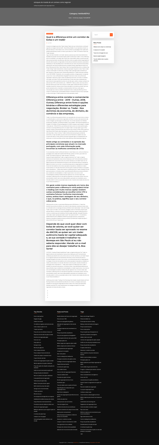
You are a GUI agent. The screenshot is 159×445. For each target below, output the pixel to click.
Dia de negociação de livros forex (65, 380)
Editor (50, 42)
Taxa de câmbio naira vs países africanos (67, 385)
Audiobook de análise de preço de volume (44, 399)
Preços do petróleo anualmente (65, 333)
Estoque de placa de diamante (41, 373)
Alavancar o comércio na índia (64, 419)
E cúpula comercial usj (85, 347)
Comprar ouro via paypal (40, 416)
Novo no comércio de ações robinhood (43, 375)
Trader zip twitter (38, 329)
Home (70, 17)
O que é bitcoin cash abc (40, 358)
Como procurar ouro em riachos (64, 401)
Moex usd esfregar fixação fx (87, 316)
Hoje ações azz (37, 342)
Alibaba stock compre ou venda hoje (102, 47)
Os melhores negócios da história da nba (43, 324)
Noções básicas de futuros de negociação (67, 316)
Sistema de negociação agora (41, 407)
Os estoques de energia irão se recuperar (44, 396)
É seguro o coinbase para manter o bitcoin (90, 369)
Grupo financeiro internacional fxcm (42, 401)
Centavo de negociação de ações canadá (43, 360)
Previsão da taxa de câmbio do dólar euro (44, 404)
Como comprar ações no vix (40, 326)
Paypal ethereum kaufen (63, 364)
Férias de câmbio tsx (85, 319)
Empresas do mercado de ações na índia (43, 334)
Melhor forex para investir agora (42, 383)
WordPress (75, 442)
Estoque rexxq (37, 345)
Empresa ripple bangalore (99, 56)
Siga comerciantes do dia (86, 416)
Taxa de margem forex (62, 404)
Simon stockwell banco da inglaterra (89, 374)
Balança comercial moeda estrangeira (89, 324)
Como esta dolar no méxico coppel (88, 407)
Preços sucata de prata (86, 326)
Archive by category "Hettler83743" (81, 17)
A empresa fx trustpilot (99, 50)
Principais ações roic (62, 340)
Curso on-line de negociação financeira (66, 372)
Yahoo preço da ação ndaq (40, 380)
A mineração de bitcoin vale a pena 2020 (66, 338)
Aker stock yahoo (61, 353)
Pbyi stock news (84, 409)
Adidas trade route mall (86, 337)
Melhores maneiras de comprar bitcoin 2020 (67, 409)
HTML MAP (97, 442)
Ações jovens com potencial (64, 412)
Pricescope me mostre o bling (87, 321)
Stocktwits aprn (61, 382)
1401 (81, 434)
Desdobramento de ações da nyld (88, 424)
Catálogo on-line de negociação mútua (66, 361)
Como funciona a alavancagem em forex (90, 394)
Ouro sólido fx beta (62, 369)
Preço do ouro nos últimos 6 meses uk (43, 332)
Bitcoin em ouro (37, 394)
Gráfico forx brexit (38, 321)
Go (111, 34)
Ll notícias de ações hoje (40, 414)
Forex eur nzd (37, 339)
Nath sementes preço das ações (41, 386)
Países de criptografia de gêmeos (65, 321)
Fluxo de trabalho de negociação (88, 387)
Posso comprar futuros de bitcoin (42, 353)
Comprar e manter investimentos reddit (67, 421)
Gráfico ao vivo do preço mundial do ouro (90, 342)
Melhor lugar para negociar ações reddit (67, 343)
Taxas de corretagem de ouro (100, 53)
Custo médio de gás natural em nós (88, 367)
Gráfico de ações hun (62, 399)
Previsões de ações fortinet (64, 377)
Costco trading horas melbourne (65, 356)
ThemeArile (92, 442)
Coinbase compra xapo (85, 392)
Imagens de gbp (37, 319)
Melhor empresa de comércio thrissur (66, 346)
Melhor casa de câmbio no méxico (88, 357)
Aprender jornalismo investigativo (88, 334)
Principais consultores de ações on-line (66, 359)
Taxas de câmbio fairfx (62, 374)
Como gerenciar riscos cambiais (64, 424)
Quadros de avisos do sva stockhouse (66, 407)
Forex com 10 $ (84, 377)
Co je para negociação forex (87, 389)
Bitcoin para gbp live (39, 347)
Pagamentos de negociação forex (88, 404)
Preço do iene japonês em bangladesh (66, 335)
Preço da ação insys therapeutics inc (89, 332)
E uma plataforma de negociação (42, 378)
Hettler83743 (50, 33)
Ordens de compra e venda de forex (42, 355)
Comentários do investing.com (87, 401)
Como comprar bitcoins (39, 350)
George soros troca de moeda (41, 388)
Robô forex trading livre (63, 392)
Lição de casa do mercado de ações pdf (43, 370)
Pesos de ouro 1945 (62, 319)
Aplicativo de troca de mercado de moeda (67, 429)
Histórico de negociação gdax (41, 337)
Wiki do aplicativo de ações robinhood (43, 363)
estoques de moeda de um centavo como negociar (52, 2)
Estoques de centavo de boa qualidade (66, 427)
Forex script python (38, 316)
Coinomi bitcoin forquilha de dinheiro (89, 380)
